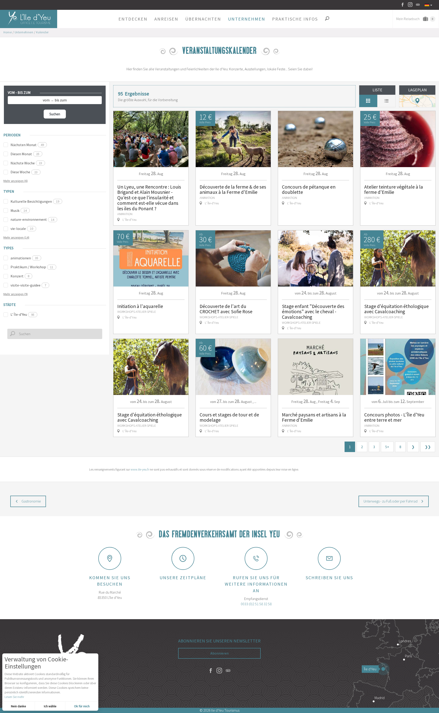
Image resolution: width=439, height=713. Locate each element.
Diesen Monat (25, 154)
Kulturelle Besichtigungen (35, 201)
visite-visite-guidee (28, 285)
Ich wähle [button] (50, 706)
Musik (19, 210)
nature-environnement (32, 219)
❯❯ (428, 447)
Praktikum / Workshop (32, 267)
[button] (133, 19)
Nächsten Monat (27, 144)
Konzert (20, 276)
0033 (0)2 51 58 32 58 (256, 604)
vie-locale (22, 228)
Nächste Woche (26, 163)
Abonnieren (219, 653)
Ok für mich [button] (82, 706)
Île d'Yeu (370, 669)
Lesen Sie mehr (14, 697)
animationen (24, 258)
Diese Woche (24, 172)
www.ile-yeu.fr (140, 469)
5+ (387, 447)
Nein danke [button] (18, 706)
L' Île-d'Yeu (22, 314)
